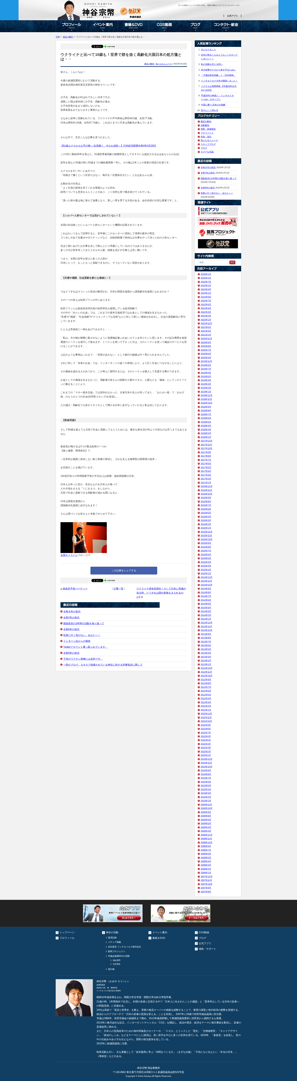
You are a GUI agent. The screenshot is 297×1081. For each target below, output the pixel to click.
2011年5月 (206, 740)
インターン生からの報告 (76, 641)
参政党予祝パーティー (75, 588)
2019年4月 (206, 380)
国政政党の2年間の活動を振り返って (83, 623)
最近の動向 (68, 37)
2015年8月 (206, 547)
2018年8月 (206, 410)
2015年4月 (206, 562)
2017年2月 (206, 478)
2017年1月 (206, 482)
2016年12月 (206, 486)
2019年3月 (206, 384)
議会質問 (116, 960)
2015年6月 (206, 554)
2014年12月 (206, 577)
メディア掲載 (114, 942)
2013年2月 (206, 660)
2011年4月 (206, 744)
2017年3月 (206, 475)
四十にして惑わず (209, 110)
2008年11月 (206, 838)
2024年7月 (206, 281)
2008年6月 (206, 853)
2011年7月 (206, 732)
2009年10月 (206, 808)
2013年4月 (206, 653)
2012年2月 (206, 706)
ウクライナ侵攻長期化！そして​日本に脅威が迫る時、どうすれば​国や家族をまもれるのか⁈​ (161, 592)
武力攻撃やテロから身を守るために (218, 70)
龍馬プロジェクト (116, 951)
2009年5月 (206, 823)
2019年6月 (206, 372)
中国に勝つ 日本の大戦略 (213, 105)
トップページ (67, 932)
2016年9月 (206, 497)
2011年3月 (206, 747)
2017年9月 (206, 452)
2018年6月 (206, 418)
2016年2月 (206, 524)
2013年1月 (206, 664)
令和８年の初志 (72, 611)
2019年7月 (206, 369)
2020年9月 (206, 342)
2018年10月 (206, 403)
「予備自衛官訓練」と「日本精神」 (218, 75)
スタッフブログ (208, 144)
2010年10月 (206, 766)
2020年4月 (206, 357)
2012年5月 (206, 694)
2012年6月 (206, 691)
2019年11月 (206, 361)
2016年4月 (206, 516)
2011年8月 (206, 728)
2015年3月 (206, 566)
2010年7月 (206, 778)
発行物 (111, 969)
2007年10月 (206, 884)
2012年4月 (206, 698)
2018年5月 (206, 422)
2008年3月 (206, 865)
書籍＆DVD (133, 26)
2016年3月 (206, 520)
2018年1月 (206, 437)
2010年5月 (206, 785)
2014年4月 (206, 607)
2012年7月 (206, 687)
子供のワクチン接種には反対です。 (83, 659)
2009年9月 (206, 812)
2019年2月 (206, 387)
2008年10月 (206, 842)
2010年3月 (206, 793)
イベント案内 (102, 26)
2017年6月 (206, 463)
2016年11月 (206, 490)
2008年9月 (206, 846)
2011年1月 (206, 755)
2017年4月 (206, 471)
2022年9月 (206, 297)
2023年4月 (206, 289)
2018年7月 (206, 414)
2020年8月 (206, 346)
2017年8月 (206, 456)
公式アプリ (232, 16)
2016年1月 (206, 528)
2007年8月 (206, 891)
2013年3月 (206, 657)
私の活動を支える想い (212, 64)
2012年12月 (206, 668)
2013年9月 (206, 634)
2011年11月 (206, 717)
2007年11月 (206, 880)
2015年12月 (206, 532)
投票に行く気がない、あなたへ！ (81, 635)
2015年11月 (206, 535)
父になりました (208, 49)
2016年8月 (206, 501)
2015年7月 (206, 550)
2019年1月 (206, 391)
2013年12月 (206, 622)
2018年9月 (206, 407)
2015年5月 (206, 558)
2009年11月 (206, 804)
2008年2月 (206, 869)
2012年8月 (206, 683)
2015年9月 (206, 543)
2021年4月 (206, 331)
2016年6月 (206, 509)
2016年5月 (206, 512)
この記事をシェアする (123, 570)
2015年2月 (206, 569)
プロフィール (71, 26)
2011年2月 (206, 751)
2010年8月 (206, 774)
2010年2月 (206, 797)
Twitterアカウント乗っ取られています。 (85, 647)
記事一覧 (118, 588)
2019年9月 (206, 365)
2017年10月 (206, 448)
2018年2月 (206, 433)
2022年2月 (206, 316)
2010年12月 (206, 759)
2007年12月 (206, 876)
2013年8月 (206, 638)
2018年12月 (206, 395)
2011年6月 (206, 736)
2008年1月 (206, 872)
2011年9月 (206, 725)
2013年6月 (206, 645)
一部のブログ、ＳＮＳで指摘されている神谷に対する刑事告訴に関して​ (102, 664)
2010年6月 (206, 782)
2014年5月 (206, 603)
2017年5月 (206, 467)
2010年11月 (206, 763)
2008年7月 (206, 850)
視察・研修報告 (208, 129)
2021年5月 (206, 327)
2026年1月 (206, 274)
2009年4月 (206, 827)
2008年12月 (206, 835)
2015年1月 (206, 573)
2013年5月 (206, 649)
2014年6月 (206, 600)
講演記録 (112, 937)
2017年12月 (206, 441)
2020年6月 (206, 353)
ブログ (194, 26)
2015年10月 (206, 539)
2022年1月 (206, 319)
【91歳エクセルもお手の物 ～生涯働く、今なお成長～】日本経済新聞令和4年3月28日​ (108, 145)
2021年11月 (206, 323)
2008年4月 (206, 861)
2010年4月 (206, 789)
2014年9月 (206, 588)
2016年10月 (206, 494)
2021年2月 (206, 335)
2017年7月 (206, 460)
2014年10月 (206, 585)
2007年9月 (206, 888)
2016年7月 (206, 505)
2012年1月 (206, 710)
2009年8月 (206, 816)
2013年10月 (206, 630)
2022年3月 (206, 312)
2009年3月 (206, 831)
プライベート (207, 133)
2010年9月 (206, 770)
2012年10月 (206, 675)
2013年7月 (206, 641)
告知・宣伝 (206, 136)
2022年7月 (206, 300)
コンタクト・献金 (225, 26)
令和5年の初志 (71, 653)
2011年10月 (206, 721)
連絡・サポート (207, 948)
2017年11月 (206, 444)
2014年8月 (206, 592)
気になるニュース (164, 64)
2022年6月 (206, 304)
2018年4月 (206, 425)
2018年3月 (206, 429)
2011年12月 (206, 713)
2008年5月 (206, 857)
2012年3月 (206, 702)
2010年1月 (206, 800)
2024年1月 (206, 285)
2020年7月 (206, 350)
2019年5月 (206, 376)
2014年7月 (206, 596)
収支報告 (116, 964)
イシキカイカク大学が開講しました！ (219, 81)
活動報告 (205, 125)
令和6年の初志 (71, 629)
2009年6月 (206, 819)
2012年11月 (206, 672)
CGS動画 (163, 26)
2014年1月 (206, 619)
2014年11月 (206, 581)
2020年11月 (206, 338)
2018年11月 (206, 399)
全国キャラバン (69, 555)
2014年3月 (206, 611)
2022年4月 (206, 308)
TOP (58, 37)
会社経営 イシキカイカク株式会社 (124, 946)
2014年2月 (206, 615)
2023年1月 (206, 293)
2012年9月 (206, 679)
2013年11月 (206, 626)
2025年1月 (206, 278)
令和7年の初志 (71, 617)
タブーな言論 (207, 152)
